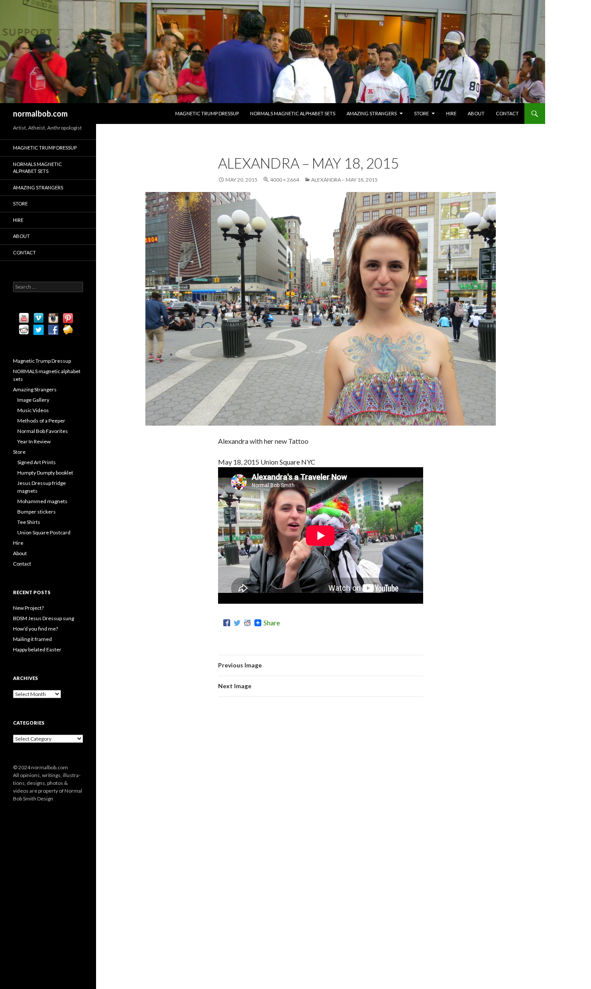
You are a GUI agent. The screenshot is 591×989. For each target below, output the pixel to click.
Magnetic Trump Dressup (207, 113)
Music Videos (33, 410)
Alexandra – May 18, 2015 (344, 179)
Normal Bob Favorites (42, 431)
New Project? (28, 608)
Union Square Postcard (44, 532)
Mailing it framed (32, 639)
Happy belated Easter (37, 649)
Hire (451, 113)
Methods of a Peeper (41, 420)
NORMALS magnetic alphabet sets (292, 113)
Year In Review (34, 441)
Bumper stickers (36, 511)
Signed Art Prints (36, 462)
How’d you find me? (35, 628)
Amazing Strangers (372, 113)
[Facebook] (227, 622)
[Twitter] (237, 622)
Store (421, 113)
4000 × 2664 (284, 179)
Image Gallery (33, 400)
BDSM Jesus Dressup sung (43, 618)
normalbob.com (40, 113)
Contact (507, 113)
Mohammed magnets (42, 501)
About (476, 113)
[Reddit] (247, 622)
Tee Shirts (28, 522)
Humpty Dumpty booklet (45, 472)
